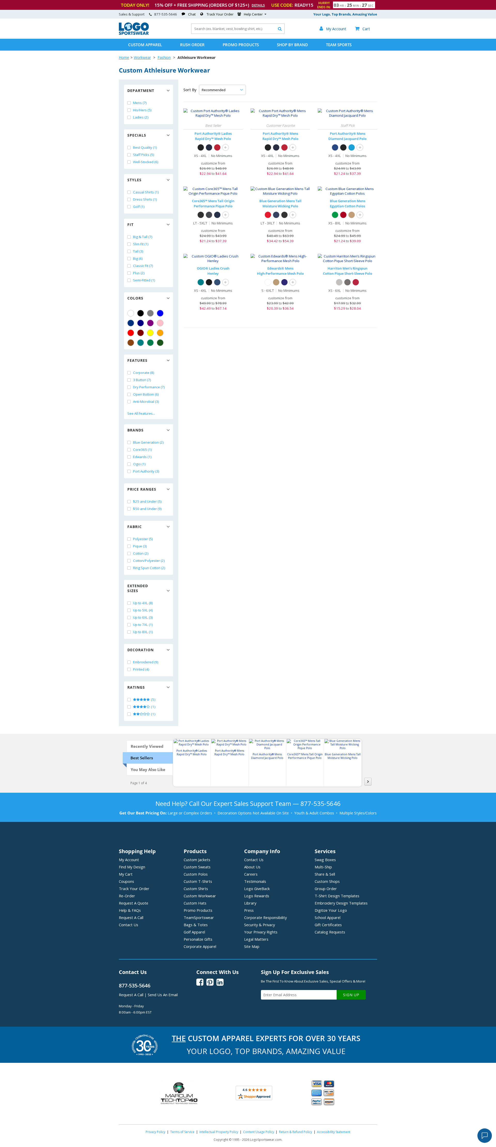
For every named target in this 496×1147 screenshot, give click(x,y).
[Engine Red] (217, 147)
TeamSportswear (199, 917)
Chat (192, 14)
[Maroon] (140, 332)
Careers (251, 874)
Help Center (253, 14)
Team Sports (339, 44)
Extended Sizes (137, 588)
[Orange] (160, 332)
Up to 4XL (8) (143, 603)
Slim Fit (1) (141, 244)
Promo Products (241, 44)
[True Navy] (209, 147)
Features (137, 360)
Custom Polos (196, 874)
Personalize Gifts (198, 939)
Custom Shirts (196, 888)
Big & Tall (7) (142, 236)
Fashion (164, 57)
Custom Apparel (145, 44)
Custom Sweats (197, 866)
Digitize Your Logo (331, 910)
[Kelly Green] (150, 342)
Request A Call (131, 917)
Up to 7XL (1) (143, 624)
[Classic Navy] (217, 214)
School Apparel (327, 917)
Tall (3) (138, 251)
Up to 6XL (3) (143, 617)
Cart (362, 28)
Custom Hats (195, 903)
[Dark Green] (160, 342)
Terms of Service (182, 1132)
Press (249, 910)
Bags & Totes (196, 924)
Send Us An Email (163, 994)
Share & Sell (325, 874)
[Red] (130, 332)
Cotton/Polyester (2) (149, 560)
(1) (153, 706)
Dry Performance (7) (149, 387)
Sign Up (351, 994)
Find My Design (132, 866)
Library (250, 903)
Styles (134, 179)
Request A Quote (133, 903)
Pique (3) (140, 546)
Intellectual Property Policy (218, 1132)
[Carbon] (209, 214)
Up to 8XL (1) (143, 632)
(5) (153, 699)
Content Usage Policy (258, 1132)
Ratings (136, 687)
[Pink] (160, 323)
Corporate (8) (143, 372)
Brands (135, 430)
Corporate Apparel (200, 946)
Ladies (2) (141, 117)
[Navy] (140, 323)
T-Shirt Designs (337, 895)
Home (124, 57)
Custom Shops (327, 881)
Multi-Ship (323, 866)
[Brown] (130, 342)
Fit (130, 224)
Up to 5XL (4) (143, 610)
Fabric (134, 526)
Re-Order (127, 895)
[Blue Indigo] (217, 282)
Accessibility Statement (333, 1132)
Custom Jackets (197, 859)
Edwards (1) (142, 456)
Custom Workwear (200, 895)
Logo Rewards (256, 895)
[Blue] (160, 313)
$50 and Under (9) (147, 508)
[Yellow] (150, 332)
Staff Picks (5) (143, 154)
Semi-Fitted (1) (144, 280)
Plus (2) (139, 273)
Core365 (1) (142, 449)
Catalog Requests (330, 931)
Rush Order (192, 44)
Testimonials (255, 881)
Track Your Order (220, 14)
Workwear (142, 57)
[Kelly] (335, 214)
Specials (136, 135)
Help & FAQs (130, 910)
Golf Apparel (194, 931)
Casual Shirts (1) (146, 192)
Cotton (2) (141, 553)
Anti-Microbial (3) (146, 401)
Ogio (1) (139, 464)
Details (258, 5)
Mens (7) (140, 102)
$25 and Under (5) (147, 501)
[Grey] (150, 313)
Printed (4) (141, 669)
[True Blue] (335, 147)
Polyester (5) (143, 539)
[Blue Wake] (351, 147)
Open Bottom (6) (146, 394)
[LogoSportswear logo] (134, 33)
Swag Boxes (325, 859)
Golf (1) (139, 206)
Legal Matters (256, 939)
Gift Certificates (328, 924)
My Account (129, 859)
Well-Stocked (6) (145, 162)
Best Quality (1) (145, 147)
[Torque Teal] (200, 282)
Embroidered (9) (145, 662)
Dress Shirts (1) (145, 199)
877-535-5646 (165, 14)
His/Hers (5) (142, 110)
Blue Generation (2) (148, 442)
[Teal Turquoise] (140, 342)
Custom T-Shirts (198, 881)
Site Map (251, 946)
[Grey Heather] (339, 282)
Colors (135, 298)
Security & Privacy (259, 924)
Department (140, 90)
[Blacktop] (209, 282)
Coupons (126, 881)
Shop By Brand (292, 44)
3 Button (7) (142, 380)
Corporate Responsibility (265, 917)
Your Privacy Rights (260, 931)
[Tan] (351, 214)
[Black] (140, 313)
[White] (130, 313)
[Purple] (150, 323)
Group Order (326, 888)
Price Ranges (141, 489)
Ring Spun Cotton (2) (149, 567)
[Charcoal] (347, 282)
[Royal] (130, 323)
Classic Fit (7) (143, 265)
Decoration (140, 649)
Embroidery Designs (341, 903)
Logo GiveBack (257, 888)
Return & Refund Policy (295, 1132)
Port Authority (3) (146, 471)
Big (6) (138, 258)
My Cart (126, 874)
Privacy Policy (155, 1132)
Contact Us (128, 924)
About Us (252, 866)
